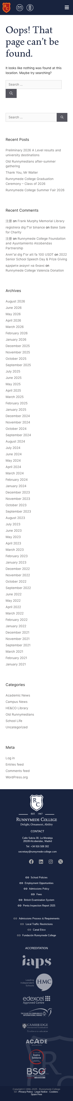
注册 (9, 221)
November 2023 (18, 499)
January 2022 (16, 626)
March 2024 (15, 473)
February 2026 (17, 333)
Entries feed (15, 764)
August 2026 (15, 301)
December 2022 (18, 569)
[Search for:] (34, 84)
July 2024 (13, 448)
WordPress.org (17, 777)
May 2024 (13, 460)
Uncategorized (17, 727)
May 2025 (13, 384)
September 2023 (18, 511)
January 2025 (16, 409)
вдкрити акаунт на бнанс (25, 265)
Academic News (18, 695)
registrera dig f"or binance (25, 227)
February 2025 (17, 403)
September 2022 (18, 588)
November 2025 (18, 352)
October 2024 (16, 429)
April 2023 (13, 543)
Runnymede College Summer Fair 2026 (35, 190)
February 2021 (16, 658)
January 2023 (16, 562)
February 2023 (17, 556)
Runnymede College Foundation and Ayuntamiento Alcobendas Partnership (36, 243)
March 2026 (15, 327)
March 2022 (15, 613)
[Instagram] (50, 861)
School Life (14, 721)
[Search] (11, 93)
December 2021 (17, 632)
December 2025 (18, 346)
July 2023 (13, 524)
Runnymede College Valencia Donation (35, 270)
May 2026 (13, 314)
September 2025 (18, 365)
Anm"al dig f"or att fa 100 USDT (30, 254)
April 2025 (13, 390)
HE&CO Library (17, 708)
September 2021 (18, 645)
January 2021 (16, 664)
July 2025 (13, 371)
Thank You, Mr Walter (22, 172)
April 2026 (13, 320)
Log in (10, 758)
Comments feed (18, 771)
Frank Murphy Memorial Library (41, 221)
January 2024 (16, 486)
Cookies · (54, 1092)
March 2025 (15, 397)
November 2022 (18, 575)
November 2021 (18, 639)
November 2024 (18, 422)
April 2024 (13, 467)
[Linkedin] (41, 861)
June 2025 (14, 378)
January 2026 (16, 339)
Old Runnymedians (20, 714)
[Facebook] (31, 861)
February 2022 (17, 620)
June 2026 (14, 308)
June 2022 (14, 594)
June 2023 (14, 530)
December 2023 (18, 492)
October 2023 (16, 505)
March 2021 (14, 651)
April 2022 (13, 607)
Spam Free (36, 1094)
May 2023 (13, 537)
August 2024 (15, 441)
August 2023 (15, 518)
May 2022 (13, 600)
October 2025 (16, 359)
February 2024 (17, 479)
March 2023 (15, 550)
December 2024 (18, 416)
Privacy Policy (26, 1092)
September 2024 (18, 435)
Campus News (17, 702)
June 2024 (14, 454)
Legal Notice (41, 1092)
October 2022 (16, 581)
